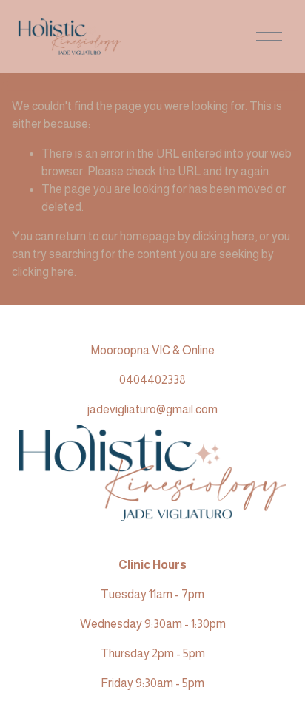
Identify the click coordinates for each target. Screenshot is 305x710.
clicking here (223, 236)
